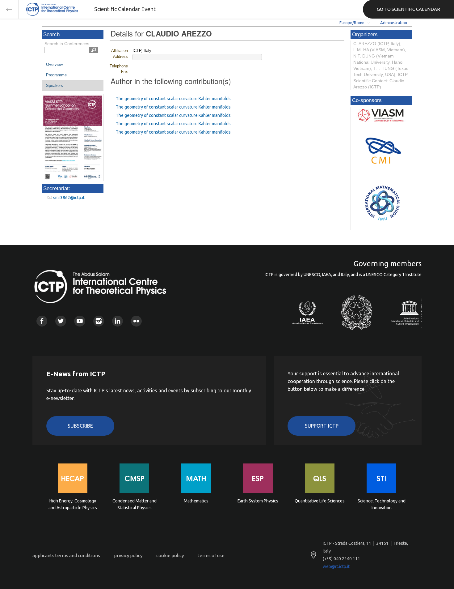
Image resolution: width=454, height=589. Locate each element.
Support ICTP (321, 426)
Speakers (54, 85)
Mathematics (196, 500)
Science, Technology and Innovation (382, 504)
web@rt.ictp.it (336, 566)
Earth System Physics (258, 500)
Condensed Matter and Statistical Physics (134, 504)
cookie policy (170, 555)
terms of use (211, 555)
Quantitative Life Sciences (320, 500)
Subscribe (80, 426)
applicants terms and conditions (66, 555)
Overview (54, 64)
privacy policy (128, 555)
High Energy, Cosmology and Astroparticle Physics (72, 504)
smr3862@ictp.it (69, 197)
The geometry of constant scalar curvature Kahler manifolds (173, 98)
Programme (56, 75)
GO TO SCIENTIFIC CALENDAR (408, 9)
